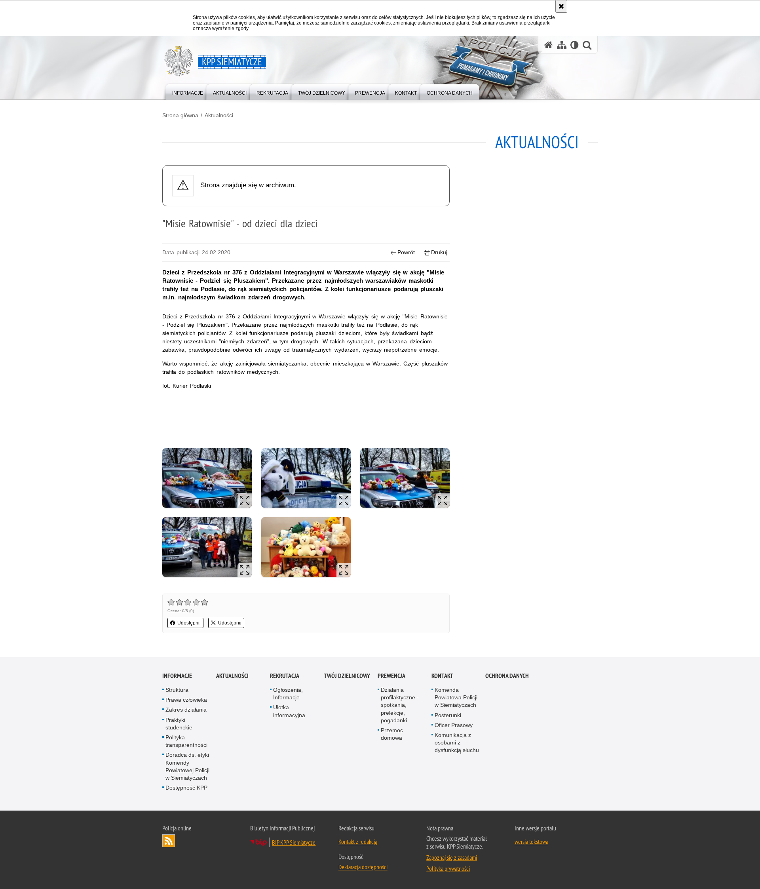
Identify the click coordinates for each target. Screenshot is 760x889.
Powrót (406, 252)
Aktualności (219, 115)
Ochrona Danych (507, 676)
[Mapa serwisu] (561, 45)
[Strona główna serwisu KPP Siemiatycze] (548, 45)
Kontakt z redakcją (357, 841)
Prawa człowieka (186, 700)
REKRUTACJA (284, 676)
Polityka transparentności (186, 741)
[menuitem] (187, 91)
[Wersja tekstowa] (574, 45)
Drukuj (439, 252)
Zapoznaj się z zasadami (451, 857)
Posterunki (448, 715)
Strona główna (180, 115)
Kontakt (442, 676)
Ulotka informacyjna (289, 711)
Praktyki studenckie (178, 724)
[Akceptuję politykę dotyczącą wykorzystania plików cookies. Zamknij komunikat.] (561, 6)
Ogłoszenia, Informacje (288, 694)
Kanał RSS (168, 840)
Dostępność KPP (186, 787)
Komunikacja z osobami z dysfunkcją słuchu (457, 742)
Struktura (176, 690)
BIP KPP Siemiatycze (293, 842)
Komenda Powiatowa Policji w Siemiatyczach (456, 697)
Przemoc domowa (392, 734)
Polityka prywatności (448, 868)
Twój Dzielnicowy (347, 676)
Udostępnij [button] (189, 623)
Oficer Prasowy (454, 725)
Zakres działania (186, 709)
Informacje (177, 676)
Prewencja (391, 676)
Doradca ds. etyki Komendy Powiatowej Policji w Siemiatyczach (187, 766)
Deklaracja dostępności (363, 867)
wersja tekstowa (531, 841)
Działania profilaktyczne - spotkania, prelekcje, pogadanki (400, 705)
